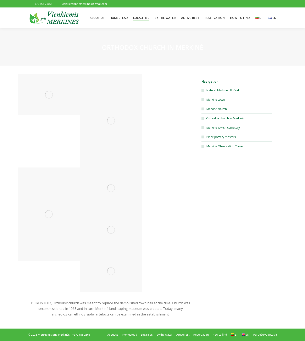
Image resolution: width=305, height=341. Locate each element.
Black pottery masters (221, 137)
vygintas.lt (270, 334)
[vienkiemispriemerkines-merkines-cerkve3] (49, 214)
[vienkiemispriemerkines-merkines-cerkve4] (111, 188)
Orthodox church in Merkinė (225, 118)
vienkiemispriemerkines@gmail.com (84, 4)
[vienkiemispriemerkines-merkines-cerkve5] (111, 230)
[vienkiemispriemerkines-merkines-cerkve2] (111, 120)
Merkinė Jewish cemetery (223, 128)
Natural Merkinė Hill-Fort (222, 90)
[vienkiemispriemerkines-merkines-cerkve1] (49, 94)
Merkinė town (215, 99)
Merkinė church (216, 109)
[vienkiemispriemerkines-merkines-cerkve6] (111, 271)
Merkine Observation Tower (225, 146)
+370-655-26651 (42, 4)
